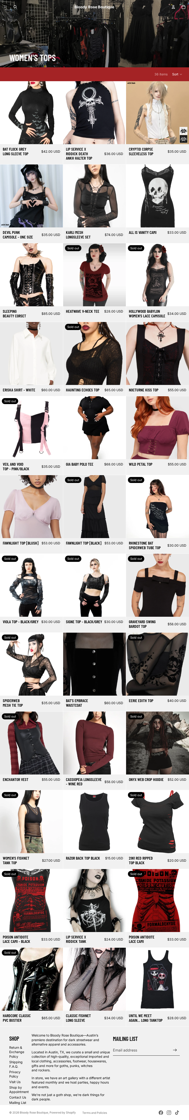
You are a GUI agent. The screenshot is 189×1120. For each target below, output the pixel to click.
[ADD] (182, 137)
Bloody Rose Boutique (34, 1112)
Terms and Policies (94, 1112)
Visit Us (15, 1082)
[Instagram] (169, 1112)
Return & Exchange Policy (16, 1052)
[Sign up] (175, 1050)
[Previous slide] (7, 112)
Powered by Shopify (63, 1112)
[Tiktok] (177, 1112)
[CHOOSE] (56, 137)
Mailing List (17, 1103)
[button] (177, 74)
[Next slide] (56, 112)
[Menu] (5, 7)
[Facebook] (161, 1112)
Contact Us (17, 1097)
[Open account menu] (173, 7)
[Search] (15, 7)
